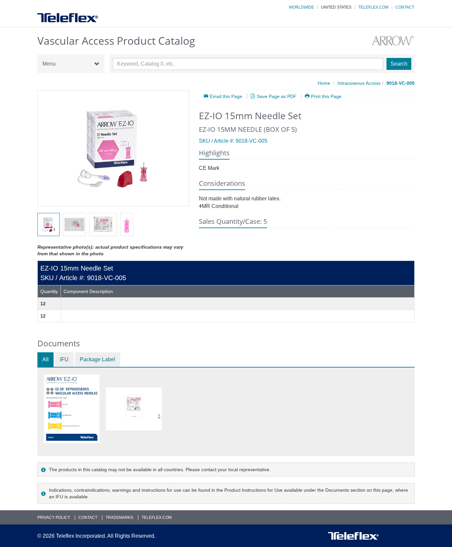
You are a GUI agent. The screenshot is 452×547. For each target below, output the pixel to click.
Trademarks (119, 517)
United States (336, 7)
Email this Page (226, 96)
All (45, 359)
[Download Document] (72, 408)
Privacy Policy (53, 517)
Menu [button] (49, 64)
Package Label (97, 359)
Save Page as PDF (276, 96)
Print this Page (326, 96)
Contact (404, 7)
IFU (64, 359)
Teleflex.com (373, 7)
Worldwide (301, 7)
